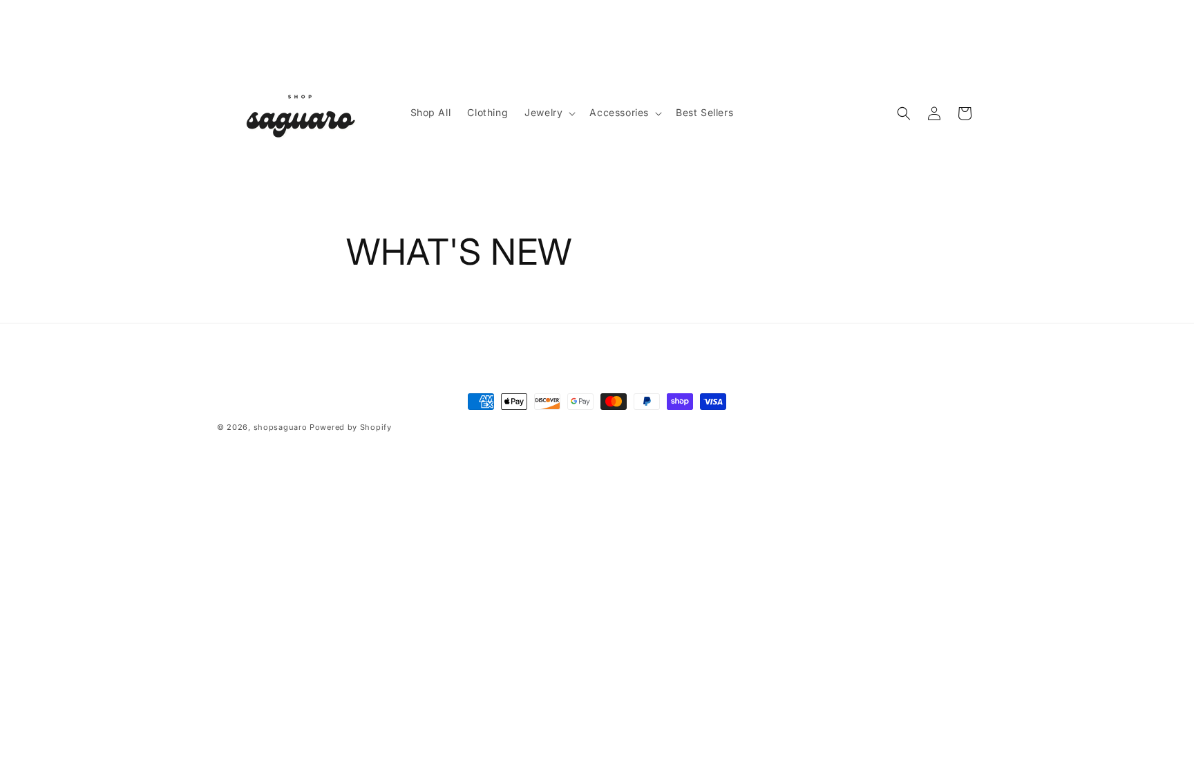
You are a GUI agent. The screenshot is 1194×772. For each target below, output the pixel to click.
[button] (548, 112)
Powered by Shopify (351, 427)
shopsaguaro (280, 427)
